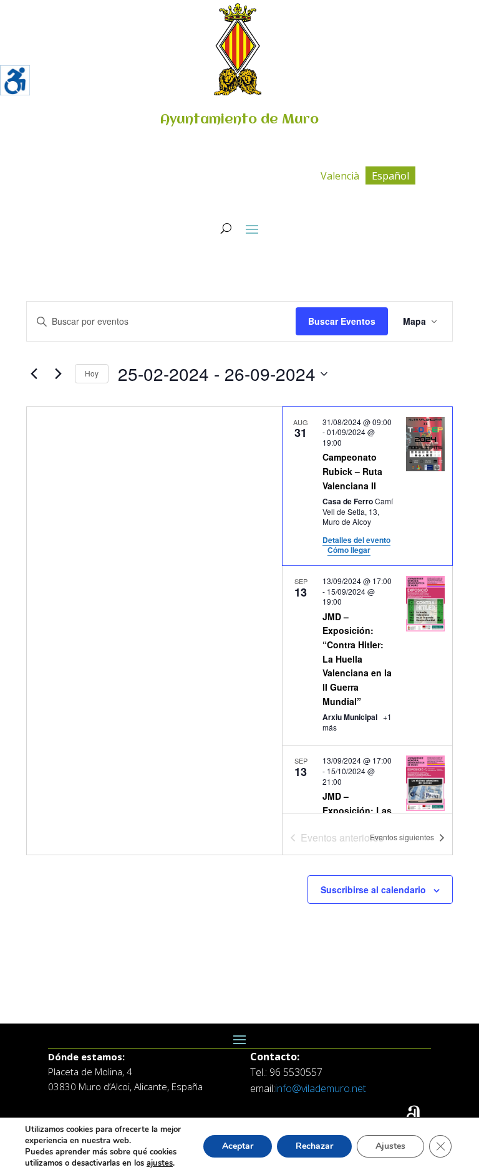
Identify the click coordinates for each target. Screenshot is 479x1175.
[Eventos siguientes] (58, 374)
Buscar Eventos (341, 321)
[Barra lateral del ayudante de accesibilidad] (15, 80)
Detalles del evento (356, 539)
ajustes (160, 1163)
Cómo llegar (348, 549)
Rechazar (314, 1146)
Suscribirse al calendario (373, 889)
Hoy (92, 373)
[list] (367, 609)
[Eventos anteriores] (33, 374)
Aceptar (237, 1146)
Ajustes (390, 1146)
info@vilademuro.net (320, 1088)
